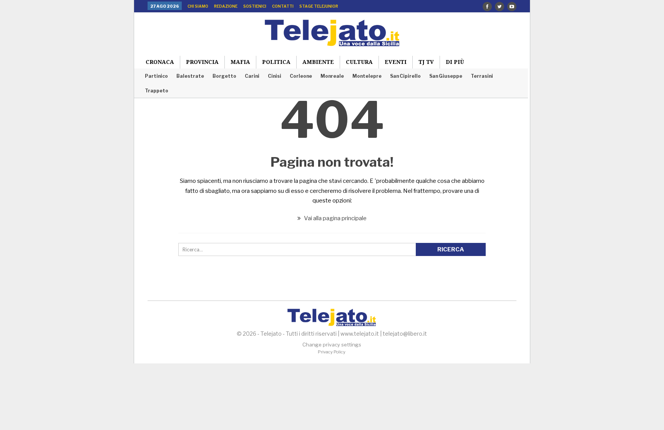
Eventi (396, 61)
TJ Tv (426, 61)
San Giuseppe (445, 76)
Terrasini (482, 76)
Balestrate (190, 76)
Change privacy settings (331, 344)
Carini (252, 76)
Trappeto (156, 91)
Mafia (240, 61)
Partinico (156, 76)
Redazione (225, 6)
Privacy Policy (331, 352)
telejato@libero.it (405, 333)
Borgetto (224, 76)
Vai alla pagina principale (335, 218)
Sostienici (254, 6)
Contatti (283, 6)
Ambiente (318, 61)
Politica (276, 61)
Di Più (455, 61)
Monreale (332, 76)
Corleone (301, 76)
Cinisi (274, 76)
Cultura (359, 61)
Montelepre (367, 76)
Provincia (202, 61)
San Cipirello (405, 76)
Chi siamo (198, 6)
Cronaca (160, 61)
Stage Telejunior (318, 6)
